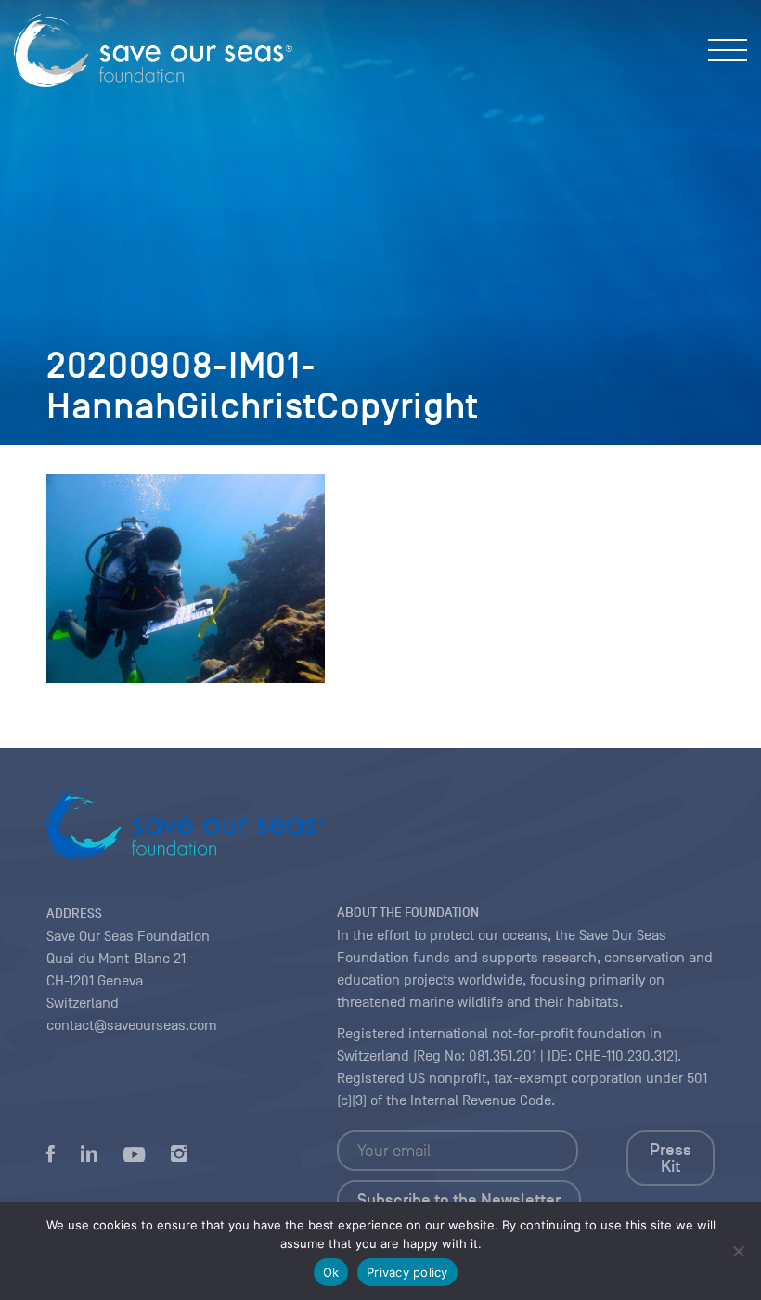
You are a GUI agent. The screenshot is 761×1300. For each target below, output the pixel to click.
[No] (738, 1251)
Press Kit (670, 1158)
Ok (331, 1272)
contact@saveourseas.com (131, 1025)
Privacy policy (407, 1272)
